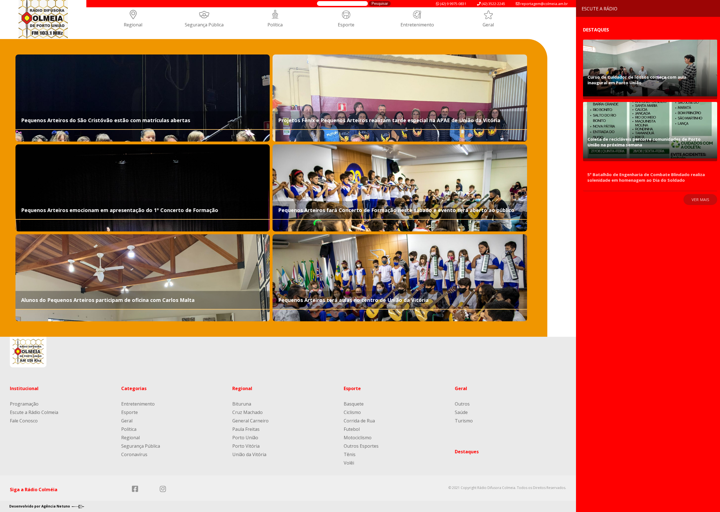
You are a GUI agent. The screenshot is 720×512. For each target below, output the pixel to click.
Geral (488, 25)
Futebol (352, 429)
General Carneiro (250, 421)
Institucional (24, 388)
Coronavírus (134, 454)
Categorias (134, 388)
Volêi (349, 463)
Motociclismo (358, 437)
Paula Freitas (246, 429)
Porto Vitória (246, 446)
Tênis (350, 454)
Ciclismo (352, 412)
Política (275, 25)
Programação (24, 404)
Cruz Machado (247, 412)
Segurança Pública (204, 25)
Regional (133, 25)
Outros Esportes (361, 446)
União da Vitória (249, 454)
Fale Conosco (24, 421)
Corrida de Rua (359, 421)
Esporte (346, 25)
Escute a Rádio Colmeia (34, 412)
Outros (462, 404)
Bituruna (241, 404)
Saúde (461, 412)
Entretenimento (417, 25)
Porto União (245, 437)
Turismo (464, 421)
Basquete (354, 404)
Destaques (467, 452)
